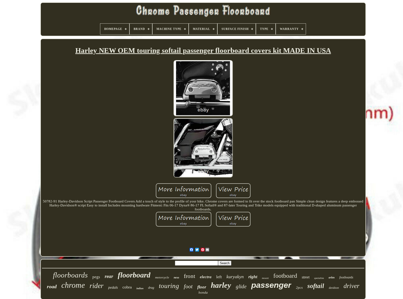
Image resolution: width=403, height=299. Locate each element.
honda (203, 292)
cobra (127, 287)
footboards (346, 277)
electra (206, 277)
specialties (319, 278)
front (189, 276)
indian (139, 288)
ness (176, 277)
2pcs (299, 287)
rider (97, 285)
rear (109, 276)
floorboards (70, 275)
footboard (285, 275)
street (305, 277)
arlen (332, 277)
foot (188, 286)
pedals (113, 287)
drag (151, 287)
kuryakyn (235, 276)
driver (351, 285)
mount (265, 278)
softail (315, 285)
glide (241, 286)
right (252, 276)
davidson (334, 287)
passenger (271, 284)
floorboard (134, 275)
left (219, 276)
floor (201, 287)
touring (169, 285)
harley (221, 285)
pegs (96, 277)
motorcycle (162, 277)
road (52, 286)
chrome (73, 285)
